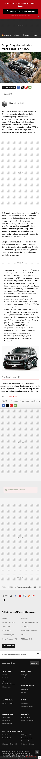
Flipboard (26, 87)
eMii (22, 635)
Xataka (4, 675)
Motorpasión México (27, 744)
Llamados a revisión (29, 401)
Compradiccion (7, 723)
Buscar (38, 655)
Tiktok (4, 599)
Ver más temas (8, 646)
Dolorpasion (6, 631)
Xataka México (7, 735)
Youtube (20, 595)
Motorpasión (25, 703)
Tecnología (25, 627)
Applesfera (5, 681)
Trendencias (6, 717)
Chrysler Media (12, 396)
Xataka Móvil (6, 678)
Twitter (22, 87)
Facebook (18, 87)
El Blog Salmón (25, 717)
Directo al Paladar (7, 703)
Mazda (35, 35)
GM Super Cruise (27, 639)
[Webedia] (8, 664)
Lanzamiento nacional (29, 631)
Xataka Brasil (6, 738)
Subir (33, 663)
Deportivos (7, 35)
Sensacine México (27, 738)
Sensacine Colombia (27, 741)
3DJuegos (24, 675)
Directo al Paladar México (10, 744)
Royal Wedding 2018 (9, 639)
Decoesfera (6, 720)
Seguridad (14, 401)
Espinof (23, 692)
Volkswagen (25, 35)
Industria (24, 618)
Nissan (16, 35)
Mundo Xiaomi (6, 687)
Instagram (24, 595)
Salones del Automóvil (29, 622)
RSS (29, 595)
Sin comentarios (10, 87)
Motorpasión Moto (26, 706)
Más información (31, 757)
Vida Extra (24, 678)
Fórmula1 (5, 618)
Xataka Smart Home (8, 684)
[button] (16, 103)
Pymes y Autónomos (27, 720)
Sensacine (24, 689)
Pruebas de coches (9, 622)
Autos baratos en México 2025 (26, 587)
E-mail (29, 87)
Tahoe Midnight (8, 635)
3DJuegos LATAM (26, 735)
